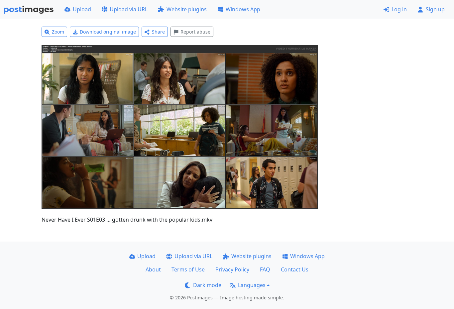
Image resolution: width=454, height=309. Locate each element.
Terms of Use (188, 269)
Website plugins (187, 9)
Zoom (58, 32)
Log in (399, 9)
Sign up (435, 9)
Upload (82, 9)
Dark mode (207, 285)
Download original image (108, 32)
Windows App (243, 9)
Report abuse (195, 32)
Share (158, 32)
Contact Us (294, 269)
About (153, 269)
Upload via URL (129, 9)
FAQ (265, 269)
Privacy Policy (232, 269)
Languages (252, 285)
